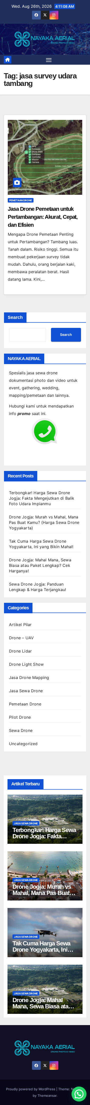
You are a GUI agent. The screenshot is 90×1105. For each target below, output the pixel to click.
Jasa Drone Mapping (29, 677)
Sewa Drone (20, 730)
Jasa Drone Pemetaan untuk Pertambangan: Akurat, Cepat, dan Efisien (43, 217)
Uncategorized (23, 743)
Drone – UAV (21, 637)
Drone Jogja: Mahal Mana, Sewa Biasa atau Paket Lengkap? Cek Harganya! (40, 565)
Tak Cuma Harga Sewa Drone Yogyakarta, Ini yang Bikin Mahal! (41, 949)
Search (15, 317)
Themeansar (47, 1096)
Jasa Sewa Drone (26, 690)
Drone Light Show (26, 664)
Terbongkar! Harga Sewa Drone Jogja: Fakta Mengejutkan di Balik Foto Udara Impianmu (41, 498)
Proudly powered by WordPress (31, 1089)
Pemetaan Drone (20, 200)
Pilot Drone (20, 717)
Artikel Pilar (20, 624)
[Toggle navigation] (48, 59)
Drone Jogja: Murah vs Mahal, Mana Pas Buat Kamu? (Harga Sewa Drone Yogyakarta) (44, 522)
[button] (79, 1094)
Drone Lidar (20, 651)
